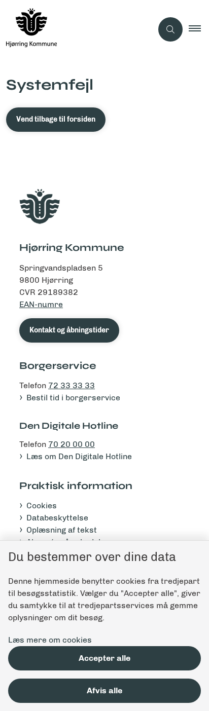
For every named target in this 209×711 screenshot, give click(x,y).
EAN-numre (41, 304)
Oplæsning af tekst (61, 530)
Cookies (41, 505)
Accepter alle (104, 658)
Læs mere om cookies (50, 640)
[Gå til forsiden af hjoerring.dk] (76, 29)
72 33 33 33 (71, 385)
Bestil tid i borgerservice (73, 397)
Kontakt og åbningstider (69, 330)
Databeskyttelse (57, 517)
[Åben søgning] (170, 29)
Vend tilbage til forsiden (55, 119)
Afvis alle (104, 690)
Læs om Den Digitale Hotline (79, 456)
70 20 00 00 (71, 444)
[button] (199, 29)
